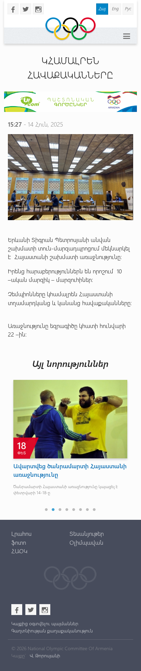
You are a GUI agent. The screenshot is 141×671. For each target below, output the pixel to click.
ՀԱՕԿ (19, 551)
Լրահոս (21, 533)
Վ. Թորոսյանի (44, 655)
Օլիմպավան (86, 542)
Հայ (102, 8)
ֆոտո (18, 542)
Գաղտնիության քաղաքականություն (52, 630)
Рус (128, 8)
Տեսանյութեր (86, 533)
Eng (115, 8)
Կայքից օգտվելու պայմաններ (44, 623)
